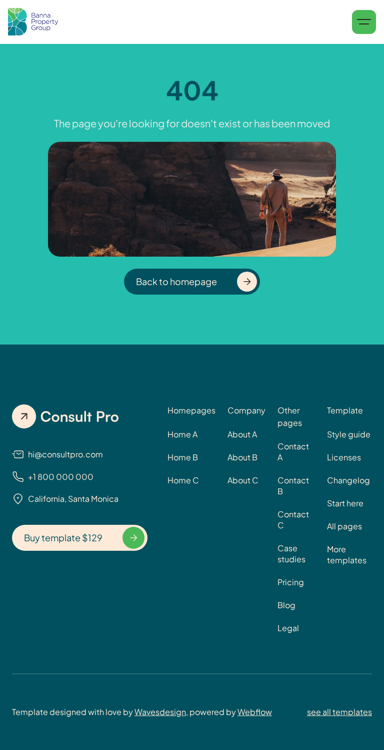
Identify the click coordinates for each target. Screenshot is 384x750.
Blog (287, 605)
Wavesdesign (160, 712)
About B (243, 457)
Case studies (292, 553)
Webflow (255, 712)
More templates (346, 554)
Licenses (344, 457)
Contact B (293, 485)
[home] (33, 22)
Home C (183, 480)
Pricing (291, 582)
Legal (288, 628)
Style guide (348, 434)
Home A (183, 434)
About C (243, 480)
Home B (183, 457)
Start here (345, 503)
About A (242, 434)
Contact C (293, 519)
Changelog (348, 480)
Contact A (293, 451)
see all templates (339, 712)
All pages (344, 526)
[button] (364, 22)
